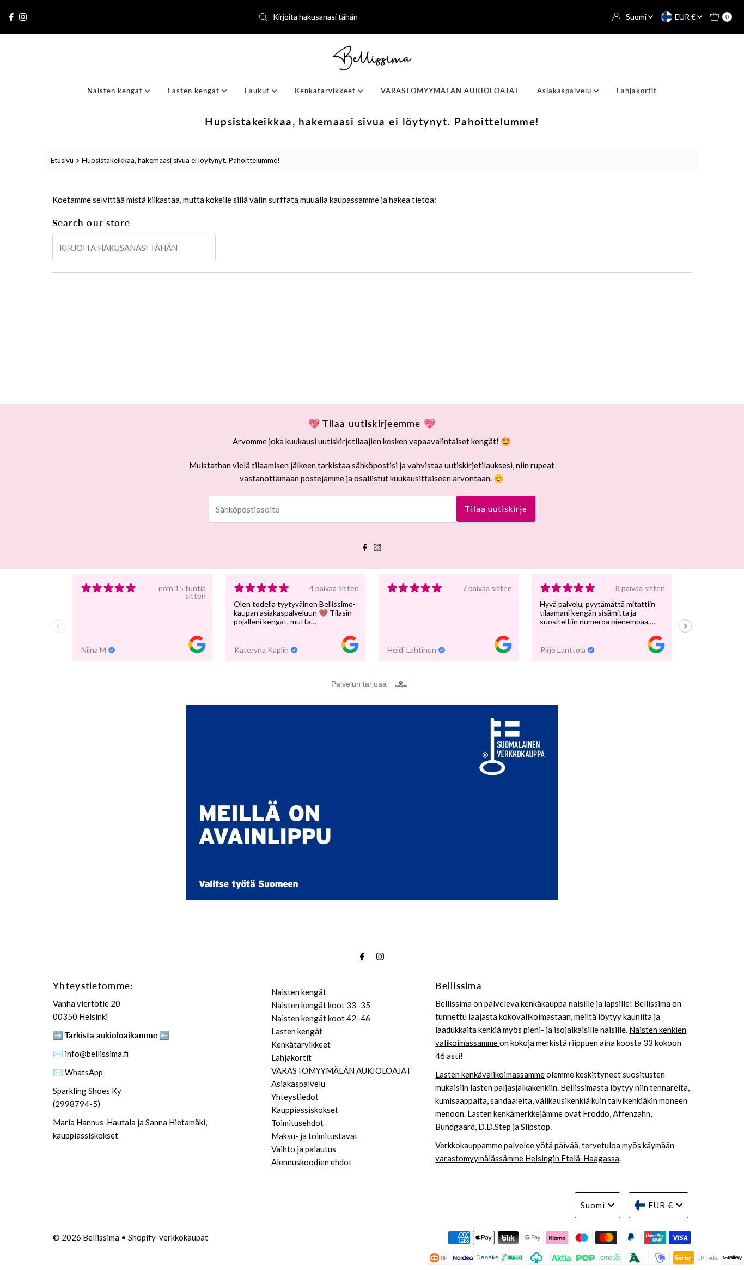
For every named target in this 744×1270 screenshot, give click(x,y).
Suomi (637, 16)
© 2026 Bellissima (86, 1237)
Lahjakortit (637, 90)
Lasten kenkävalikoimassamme (490, 1074)
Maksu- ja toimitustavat (314, 1136)
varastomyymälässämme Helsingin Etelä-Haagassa (527, 1158)
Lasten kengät (195, 90)
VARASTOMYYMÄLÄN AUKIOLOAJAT (450, 90)
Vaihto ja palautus (303, 1149)
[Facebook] (11, 17)
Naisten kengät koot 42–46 (320, 1018)
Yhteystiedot (295, 1097)
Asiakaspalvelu (565, 90)
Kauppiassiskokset (304, 1110)
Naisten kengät (116, 90)
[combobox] (372, 17)
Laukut (258, 90)
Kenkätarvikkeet (326, 90)
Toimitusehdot (297, 1123)
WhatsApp (84, 1072)
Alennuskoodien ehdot (311, 1162)
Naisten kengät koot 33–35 (320, 1005)
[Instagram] (23, 17)
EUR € (686, 16)
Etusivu (62, 160)
